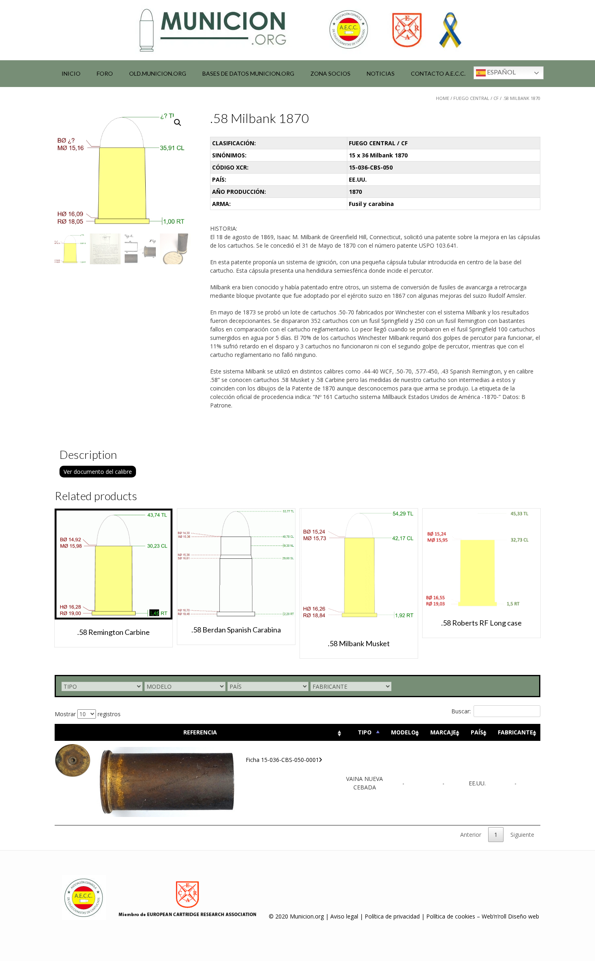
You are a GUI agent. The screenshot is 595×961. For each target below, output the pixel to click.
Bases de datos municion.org (248, 73)
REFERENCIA (200, 732)
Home (442, 98)
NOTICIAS (381, 73)
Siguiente (522, 834)
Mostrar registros (88, 714)
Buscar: (461, 711)
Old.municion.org (157, 73)
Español (501, 72)
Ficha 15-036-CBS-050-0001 (282, 760)
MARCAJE (443, 732)
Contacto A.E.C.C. (438, 73)
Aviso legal (344, 916)
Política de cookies (450, 916)
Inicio (71, 73)
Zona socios (330, 73)
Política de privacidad (392, 916)
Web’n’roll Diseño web (510, 916)
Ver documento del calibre (98, 471)
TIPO (365, 732)
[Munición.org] (297, 30)
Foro (105, 73)
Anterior (470, 834)
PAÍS (477, 732)
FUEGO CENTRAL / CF (476, 98)
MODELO (403, 732)
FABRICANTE (515, 732)
